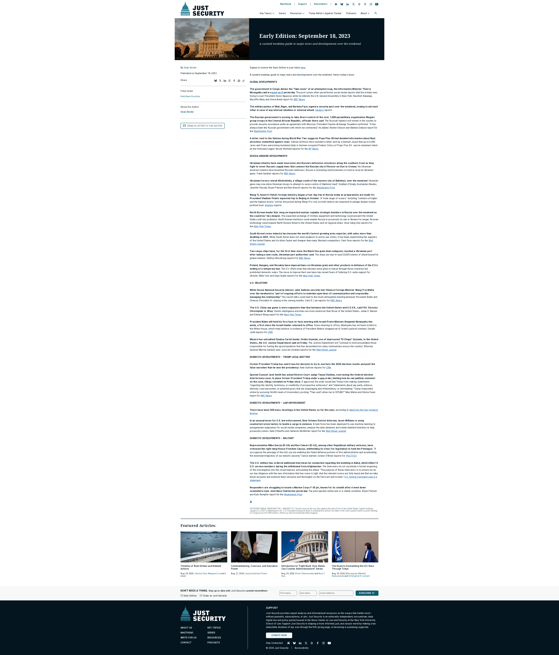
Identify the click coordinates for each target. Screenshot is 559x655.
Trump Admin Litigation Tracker (325, 13)
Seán (187, 111)
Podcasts (351, 13)
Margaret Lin (214, 573)
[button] (376, 13)
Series (282, 13)
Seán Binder (190, 67)
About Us (186, 627)
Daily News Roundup (190, 96)
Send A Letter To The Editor (204, 125)
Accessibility (301, 648)
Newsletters (320, 4)
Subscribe (365, 593)
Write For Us (189, 637)
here (303, 67)
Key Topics (265, 13)
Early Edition (190, 595)
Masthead (285, 4)
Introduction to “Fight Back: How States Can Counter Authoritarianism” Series (303, 567)
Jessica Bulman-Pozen (256, 573)
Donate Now (279, 635)
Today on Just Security (215, 595)
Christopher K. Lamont (359, 576)
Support (302, 4)
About (364, 13)
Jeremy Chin (201, 573)
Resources (296, 13)
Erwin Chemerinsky (305, 573)
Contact (186, 642)
